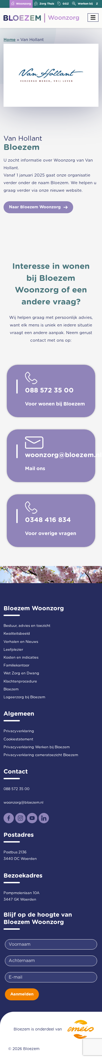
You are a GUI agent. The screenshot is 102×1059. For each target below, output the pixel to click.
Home (10, 40)
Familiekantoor (16, 665)
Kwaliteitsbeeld (17, 634)
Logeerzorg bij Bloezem (24, 697)
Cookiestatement (18, 739)
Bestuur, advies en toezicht (27, 626)
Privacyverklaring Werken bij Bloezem (37, 747)
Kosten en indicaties (21, 657)
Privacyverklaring (19, 731)
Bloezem (11, 689)
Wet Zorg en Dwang (21, 673)
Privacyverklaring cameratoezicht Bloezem (41, 755)
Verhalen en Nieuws (21, 642)
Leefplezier (13, 650)
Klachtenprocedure (20, 681)
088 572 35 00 (16, 789)
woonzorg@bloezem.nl (23, 803)
